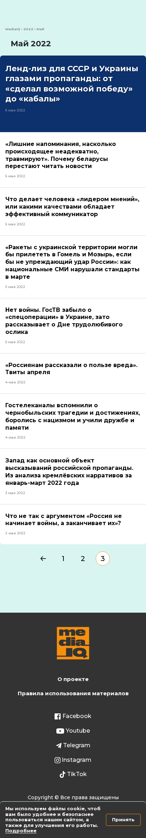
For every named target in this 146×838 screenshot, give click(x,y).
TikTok (77, 774)
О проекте (73, 679)
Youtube (78, 730)
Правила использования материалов (73, 693)
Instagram (76, 759)
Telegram (76, 745)
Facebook (76, 716)
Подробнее (20, 830)
